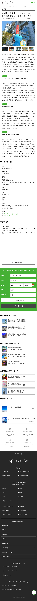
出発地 (2, 275)
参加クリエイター (7, 514)
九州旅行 (4, 538)
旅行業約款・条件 (23, 475)
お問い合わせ (22, 510)
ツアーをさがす (18, 306)
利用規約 (21, 506)
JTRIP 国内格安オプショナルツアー (12, 589)
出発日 (2, 285)
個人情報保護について (25, 471)
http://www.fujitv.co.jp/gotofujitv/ (13, 214)
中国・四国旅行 (6, 548)
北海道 (5, 496)
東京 (4, 492)
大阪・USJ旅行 (5, 556)
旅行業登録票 (6, 475)
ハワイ (21, 496)
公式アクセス (8, 215)
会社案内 (5, 471)
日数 (2, 290)
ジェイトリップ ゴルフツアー (10, 571)
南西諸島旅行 (5, 543)
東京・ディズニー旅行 (7, 552)
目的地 (2, 280)
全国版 (5, 488)
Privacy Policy (6, 510)
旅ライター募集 (23, 514)
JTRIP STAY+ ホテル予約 (9, 585)
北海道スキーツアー (8, 575)
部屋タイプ (3, 294)
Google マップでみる (19, 262)
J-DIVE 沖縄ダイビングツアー (10, 566)
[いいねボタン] (34, 592)
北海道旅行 (4, 534)
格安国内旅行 (5, 525)
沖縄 (20, 488)
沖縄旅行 (4, 530)
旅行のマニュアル (7, 501)
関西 (20, 492)
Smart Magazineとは (8, 506)
